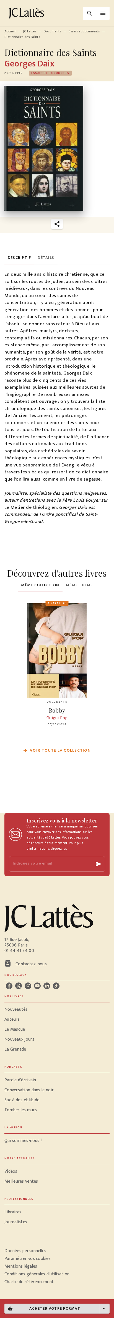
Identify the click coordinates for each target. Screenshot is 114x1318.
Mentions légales (20, 1266)
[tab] (19, 257)
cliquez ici (58, 848)
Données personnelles (25, 1251)
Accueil (9, 31)
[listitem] (9, 986)
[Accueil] (27, 13)
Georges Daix (29, 63)
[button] (50, 73)
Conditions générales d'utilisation (36, 1274)
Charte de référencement (29, 1282)
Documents (52, 31)
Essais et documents (84, 31)
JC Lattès (29, 31)
